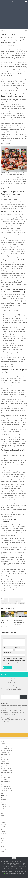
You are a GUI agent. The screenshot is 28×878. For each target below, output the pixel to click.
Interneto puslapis (7, 652)
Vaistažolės (3, 848)
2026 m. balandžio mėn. (6, 750)
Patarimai (3, 831)
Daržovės (3, 804)
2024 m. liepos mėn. (6, 786)
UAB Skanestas (21, 603)
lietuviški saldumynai (19, 598)
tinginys (15, 603)
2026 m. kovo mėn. (5, 752)
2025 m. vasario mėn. (6, 775)
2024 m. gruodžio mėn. (6, 779)
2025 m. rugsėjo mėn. (6, 763)
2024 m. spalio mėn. (5, 781)
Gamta (2, 808)
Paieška (3, 694)
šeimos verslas (4, 603)
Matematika (4, 821)
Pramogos (3, 833)
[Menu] (26, 2)
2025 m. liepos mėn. (6, 766)
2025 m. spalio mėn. (5, 761)
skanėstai (11, 603)
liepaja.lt (4, 45)
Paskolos (3, 830)
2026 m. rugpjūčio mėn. (6, 743)
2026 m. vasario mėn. (6, 754)
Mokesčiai (3, 824)
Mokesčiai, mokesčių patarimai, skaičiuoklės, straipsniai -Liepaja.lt (11, 2)
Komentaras (6, 637)
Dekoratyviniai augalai (6, 806)
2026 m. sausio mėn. (6, 756)
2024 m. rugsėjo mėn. (6, 783)
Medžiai (3, 822)
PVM (2, 835)
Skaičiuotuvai (4, 839)
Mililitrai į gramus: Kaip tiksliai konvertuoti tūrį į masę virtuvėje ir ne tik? (19, 620)
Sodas (2, 840)
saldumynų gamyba (17, 601)
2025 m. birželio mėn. (6, 768)
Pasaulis (3, 828)
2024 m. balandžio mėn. (6, 792)
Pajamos (3, 826)
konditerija (11, 598)
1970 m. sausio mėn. (6, 793)
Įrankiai (2, 813)
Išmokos (3, 815)
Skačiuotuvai (4, 837)
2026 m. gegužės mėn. (6, 748)
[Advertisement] (14, 15)
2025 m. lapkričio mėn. (6, 759)
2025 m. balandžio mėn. (6, 772)
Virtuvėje (3, 30)
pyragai (10, 601)
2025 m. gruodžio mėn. (6, 757)
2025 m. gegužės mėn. (6, 770)
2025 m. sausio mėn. (6, 777)
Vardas (4, 647)
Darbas (2, 803)
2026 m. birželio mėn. (6, 747)
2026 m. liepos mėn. (6, 745)
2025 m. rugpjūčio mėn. (6, 765)
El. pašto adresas (18, 647)
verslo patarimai (5, 849)
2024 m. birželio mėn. (6, 788)
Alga (2, 797)
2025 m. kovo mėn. (5, 774)
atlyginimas (3, 799)
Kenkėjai (3, 817)
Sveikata (3, 842)
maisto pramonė (5, 601)
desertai (6, 598)
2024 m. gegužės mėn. (6, 790)
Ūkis (2, 844)
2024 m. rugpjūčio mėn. (6, 784)
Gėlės (2, 810)
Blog (2, 801)
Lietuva (2, 819)
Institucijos (3, 812)
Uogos (2, 846)
